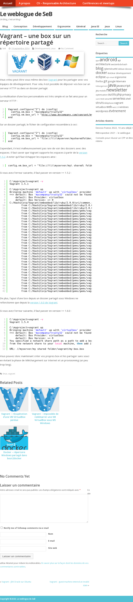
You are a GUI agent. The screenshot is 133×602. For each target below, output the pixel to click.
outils (112, 94)
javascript (123, 85)
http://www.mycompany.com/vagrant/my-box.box (73, 114)
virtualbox (101, 107)
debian (121, 69)
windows (124, 107)
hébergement (102, 86)
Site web (52, 548)
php (119, 94)
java (112, 85)
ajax (97, 60)
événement (117, 111)
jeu (97, 90)
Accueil (7, 3)
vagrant (11, 373)
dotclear (111, 73)
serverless (119, 98)
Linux (118, 26)
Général (80, 26)
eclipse (101, 77)
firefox (99, 81)
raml (98, 99)
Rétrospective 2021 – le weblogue (113, 132)
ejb (107, 77)
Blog (5, 26)
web (109, 107)
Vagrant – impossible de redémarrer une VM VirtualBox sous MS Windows (45, 418)
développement (123, 73)
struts (100, 103)
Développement (42, 26)
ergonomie (120, 77)
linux (5, 373)
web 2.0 (115, 107)
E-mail (51, 540)
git (105, 81)
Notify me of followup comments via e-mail (26, 528)
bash (124, 64)
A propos (24, 3)
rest (102, 98)
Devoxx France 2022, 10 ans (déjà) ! (114, 127)
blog (99, 68)
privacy (126, 94)
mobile (102, 90)
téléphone (109, 103)
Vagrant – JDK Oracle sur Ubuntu (16, 581)
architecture (103, 64)
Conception (20, 26)
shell (128, 98)
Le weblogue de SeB (26, 14)
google (111, 81)
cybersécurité (111, 68)
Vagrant (52, 79)
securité (108, 98)
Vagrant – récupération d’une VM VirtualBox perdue (14, 417)
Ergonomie (64, 26)
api (119, 60)
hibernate (121, 81)
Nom (50, 533)
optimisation (102, 94)
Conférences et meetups (98, 3)
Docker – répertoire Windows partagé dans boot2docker (14, 455)
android (108, 59)
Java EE (95, 26)
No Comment (67, 48)
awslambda (116, 64)
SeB (4, 48)
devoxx (128, 69)
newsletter (116, 90)
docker (101, 72)
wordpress (102, 111)
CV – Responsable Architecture (56, 3)
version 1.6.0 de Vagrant (43, 302)
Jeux (107, 26)
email (111, 77)
